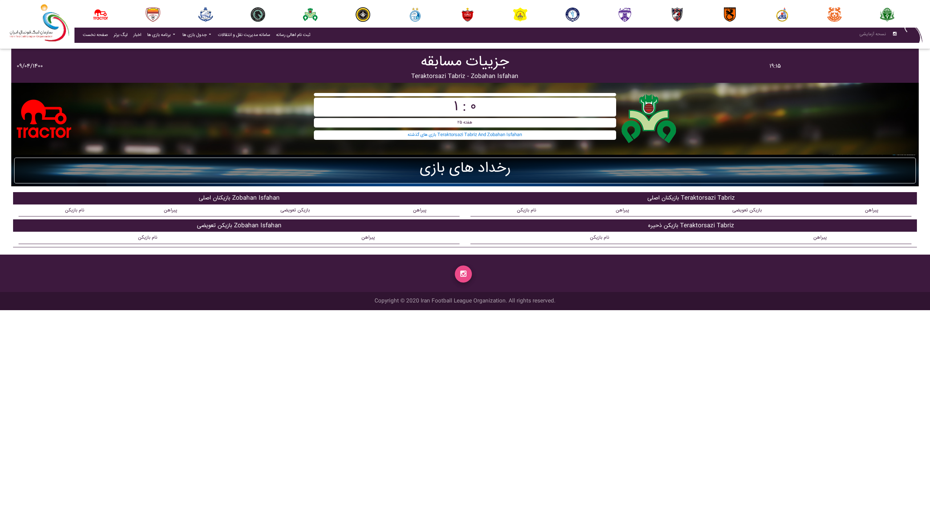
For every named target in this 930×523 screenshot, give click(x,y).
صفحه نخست (95, 35)
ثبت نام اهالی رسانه (294, 34)
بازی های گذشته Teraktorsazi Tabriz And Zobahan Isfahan (465, 134)
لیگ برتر (121, 35)
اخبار (138, 34)
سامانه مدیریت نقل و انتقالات (245, 34)
